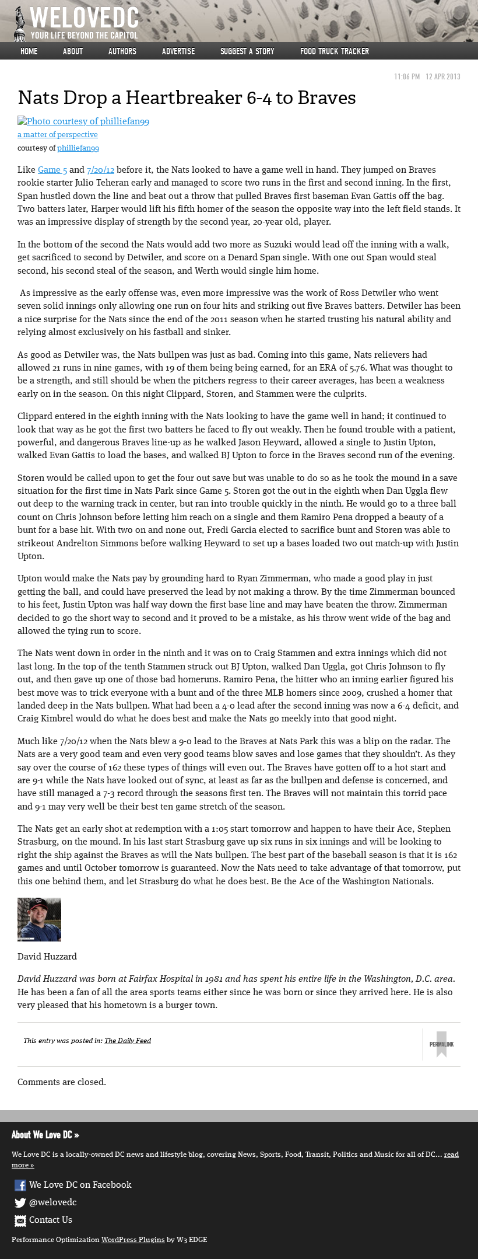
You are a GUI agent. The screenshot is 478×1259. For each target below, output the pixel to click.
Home (28, 51)
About (73, 51)
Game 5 (52, 170)
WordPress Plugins (133, 1240)
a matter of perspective (57, 135)
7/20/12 (100, 170)
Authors (122, 51)
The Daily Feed (127, 1041)
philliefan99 (78, 148)
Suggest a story (247, 51)
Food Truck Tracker (334, 51)
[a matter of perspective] (83, 122)
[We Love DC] (245, 24)
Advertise (178, 51)
